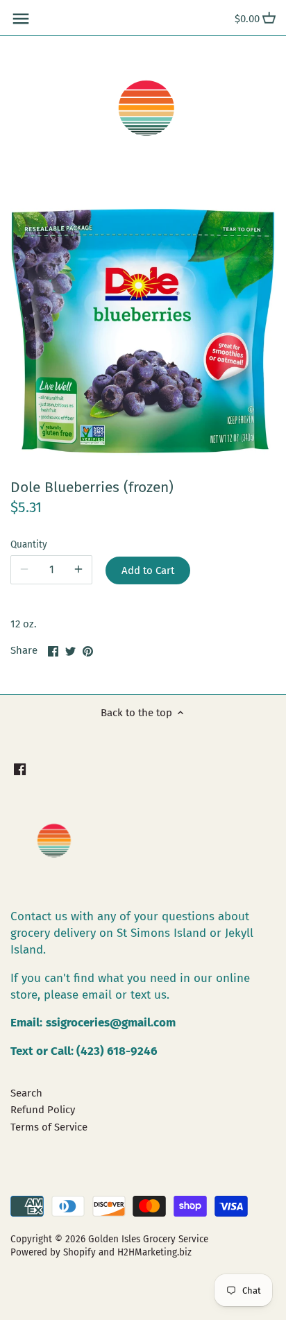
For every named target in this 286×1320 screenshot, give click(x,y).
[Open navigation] (20, 18)
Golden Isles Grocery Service (148, 1239)
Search (26, 1093)
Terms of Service (48, 1127)
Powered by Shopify (53, 1252)
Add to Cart (147, 570)
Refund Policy (42, 1109)
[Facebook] (20, 769)
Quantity (28, 544)
